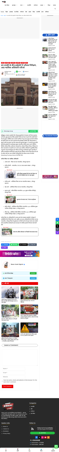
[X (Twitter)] (57, 226)
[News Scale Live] (4, 2)
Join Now (33, 131)
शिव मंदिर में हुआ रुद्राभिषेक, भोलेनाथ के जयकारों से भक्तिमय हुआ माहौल (53, 109)
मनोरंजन (36, 5)
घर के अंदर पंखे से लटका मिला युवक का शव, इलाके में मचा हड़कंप (29, 334)
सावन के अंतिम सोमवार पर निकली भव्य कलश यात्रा (9, 319)
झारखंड (13, 5)
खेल (26, 12)
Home (2, 12)
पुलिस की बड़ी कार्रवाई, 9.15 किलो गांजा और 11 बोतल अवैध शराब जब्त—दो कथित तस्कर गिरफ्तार (9, 340)
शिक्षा (49, 5)
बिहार (7, 12)
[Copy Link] (57, 229)
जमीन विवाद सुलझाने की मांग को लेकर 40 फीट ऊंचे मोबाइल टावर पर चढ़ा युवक (9, 301)
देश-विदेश (7, 5)
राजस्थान (22, 62)
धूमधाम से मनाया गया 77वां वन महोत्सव (27, 301)
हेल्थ (43, 12)
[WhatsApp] (57, 222)
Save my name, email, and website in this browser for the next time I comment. (20, 381)
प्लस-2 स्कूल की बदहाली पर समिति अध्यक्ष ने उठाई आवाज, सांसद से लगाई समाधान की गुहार (29, 317)
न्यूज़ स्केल (13, 62)
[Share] (57, 232)
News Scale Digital (17, 264)
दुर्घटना (6, 62)
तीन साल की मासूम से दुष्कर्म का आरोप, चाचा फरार (52, 101)
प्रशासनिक (18, 62)
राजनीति (29, 5)
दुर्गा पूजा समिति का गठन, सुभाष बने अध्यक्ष (52, 116)
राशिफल (47, 12)
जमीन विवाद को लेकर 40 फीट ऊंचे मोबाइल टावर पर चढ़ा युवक (52, 94)
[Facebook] (57, 219)
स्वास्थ (54, 5)
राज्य (21, 5)
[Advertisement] (20, 29)
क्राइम (41, 5)
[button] (55, 9)
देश (9, 62)
